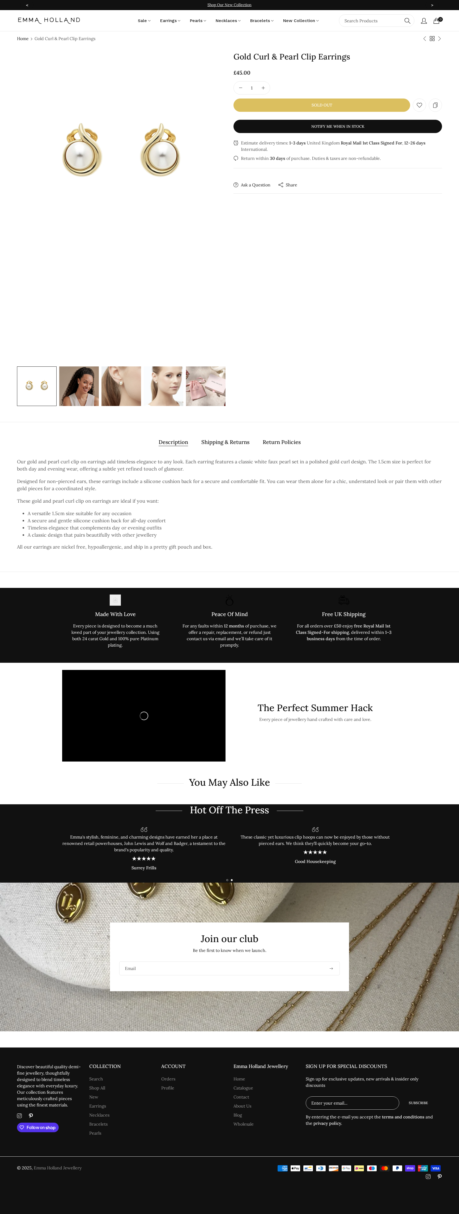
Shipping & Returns (225, 442)
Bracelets (98, 1124)
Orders (168, 1079)
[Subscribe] (331, 968)
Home (23, 38)
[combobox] (376, 20)
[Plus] (263, 87)
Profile (167, 1088)
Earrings (97, 1106)
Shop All (97, 1088)
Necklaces (99, 1115)
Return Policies (282, 442)
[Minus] (240, 87)
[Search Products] (407, 20)
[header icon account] (424, 21)
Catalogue (243, 1088)
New (93, 1097)
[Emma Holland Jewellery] (49, 20)
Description (173, 442)
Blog (237, 1115)
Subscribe (418, 1103)
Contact (241, 1097)
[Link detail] (19, 1116)
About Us (242, 1106)
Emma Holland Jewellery (58, 1167)
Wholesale (243, 1124)
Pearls (95, 1133)
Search (96, 1079)
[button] (419, 105)
